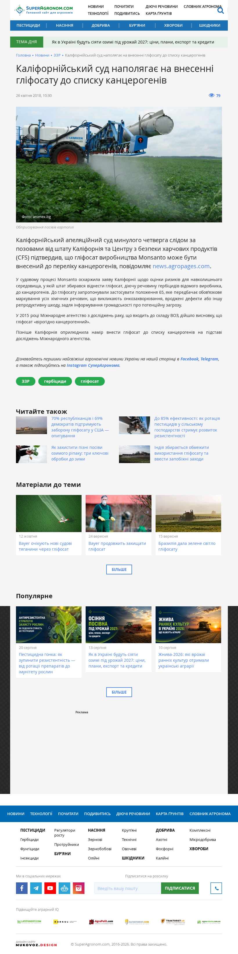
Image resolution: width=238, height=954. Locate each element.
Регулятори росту (64, 833)
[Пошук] (220, 10)
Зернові (95, 839)
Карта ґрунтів (159, 13)
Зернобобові (99, 848)
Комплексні (200, 830)
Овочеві (129, 848)
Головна (23, 55)
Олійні (93, 858)
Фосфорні (164, 848)
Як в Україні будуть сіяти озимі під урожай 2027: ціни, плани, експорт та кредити (133, 42)
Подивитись (127, 13)
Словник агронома (203, 6)
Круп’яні (129, 830)
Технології (98, 13)
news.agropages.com (181, 266)
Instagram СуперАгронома (93, 365)
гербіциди (55, 381)
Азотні (161, 839)
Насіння (64, 25)
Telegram (209, 359)
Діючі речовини (162, 6)
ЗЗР (57, 55)
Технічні (129, 839)
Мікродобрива (203, 839)
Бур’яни (137, 25)
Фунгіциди (29, 848)
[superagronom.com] (44, 10)
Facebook (190, 359)
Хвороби (173, 25)
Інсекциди (29, 858)
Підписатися (180, 888)
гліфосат (90, 381)
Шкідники (209, 25)
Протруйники (66, 844)
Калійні (162, 858)
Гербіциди (29, 839)
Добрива (101, 25)
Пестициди (28, 25)
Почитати (124, 6)
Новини (96, 6)
